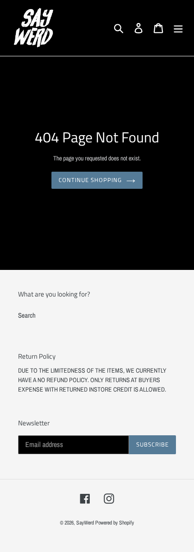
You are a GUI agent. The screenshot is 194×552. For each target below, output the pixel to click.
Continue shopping (90, 179)
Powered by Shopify (114, 522)
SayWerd (85, 522)
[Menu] (178, 28)
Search (27, 315)
